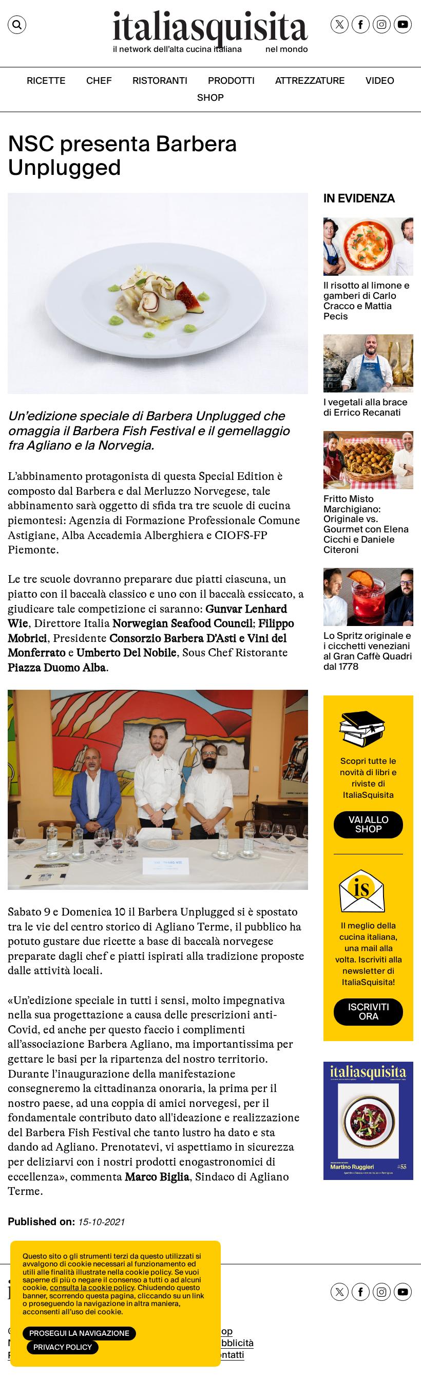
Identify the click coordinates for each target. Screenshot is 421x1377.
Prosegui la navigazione (79, 1334)
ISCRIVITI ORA (368, 1012)
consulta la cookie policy (92, 1288)
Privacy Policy (62, 1348)
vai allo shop (369, 824)
